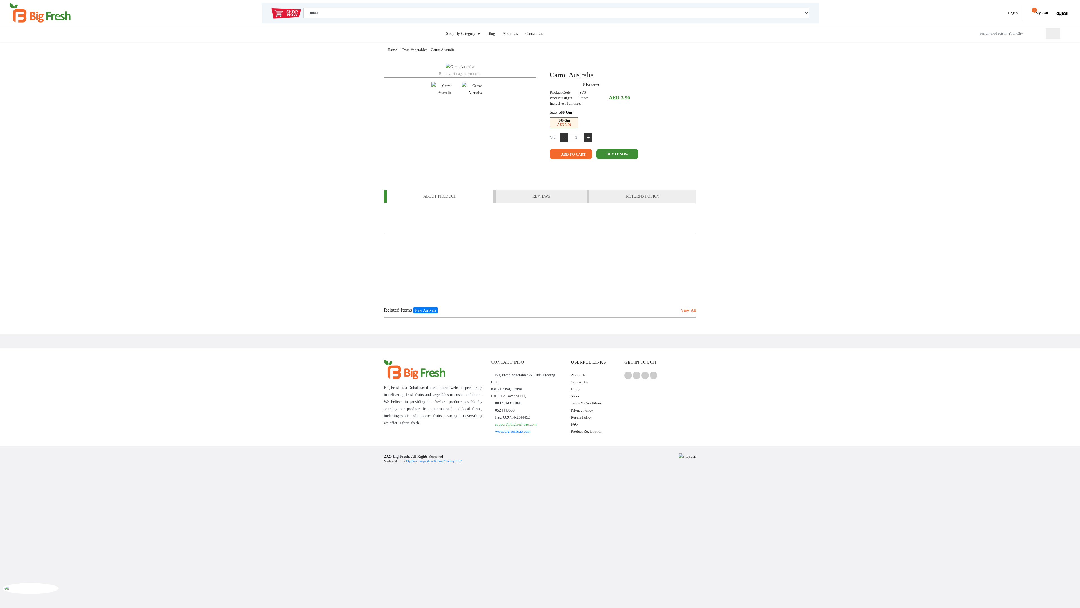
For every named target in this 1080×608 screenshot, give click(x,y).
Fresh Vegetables (414, 50)
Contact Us (534, 34)
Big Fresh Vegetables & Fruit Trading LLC (434, 461)
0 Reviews (591, 84)
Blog (491, 34)
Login (1012, 13)
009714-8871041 (508, 403)
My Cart (1041, 11)
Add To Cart (573, 154)
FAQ (574, 424)
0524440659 (504, 410)
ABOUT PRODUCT (439, 196)
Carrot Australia (443, 50)
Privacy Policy (582, 410)
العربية (1062, 13)
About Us (510, 34)
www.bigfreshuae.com (512, 431)
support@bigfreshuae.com (515, 424)
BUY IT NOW (617, 154)
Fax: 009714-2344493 (512, 417)
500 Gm (564, 123)
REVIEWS (541, 196)
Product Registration (586, 431)
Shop (575, 396)
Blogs (575, 389)
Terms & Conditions (586, 403)
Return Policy (581, 417)
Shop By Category (461, 34)
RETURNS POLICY (643, 196)
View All (688, 310)
